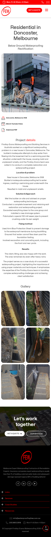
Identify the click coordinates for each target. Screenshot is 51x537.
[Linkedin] (23, 483)
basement (27, 204)
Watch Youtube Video (14, 124)
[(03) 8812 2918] (43, 2)
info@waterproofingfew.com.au (26, 518)
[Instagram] (29, 483)
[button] (25, 492)
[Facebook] (18, 483)
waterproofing (29, 180)
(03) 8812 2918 (15, 522)
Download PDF (11, 130)
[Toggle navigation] (46, 10)
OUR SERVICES (36, 434)
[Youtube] (35, 483)
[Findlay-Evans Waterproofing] (6, 11)
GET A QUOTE (34, 10)
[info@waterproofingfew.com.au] (47, 2)
